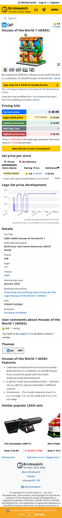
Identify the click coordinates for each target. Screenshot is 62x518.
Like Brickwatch (32, 486)
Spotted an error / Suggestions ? (43, 457)
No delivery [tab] (29, 161)
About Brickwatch (31, 472)
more (57, 78)
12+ (6, 266)
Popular (31, 476)
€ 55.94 (49, 173)
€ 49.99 (37, 173)
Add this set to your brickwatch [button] (31, 148)
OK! (29, 514)
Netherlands (28, 2)
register (55, 2)
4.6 (30, 173)
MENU (54, 9)
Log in (42, 2)
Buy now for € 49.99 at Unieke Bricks (31, 84)
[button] (58, 64)
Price (36, 167)
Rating (28, 167)
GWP (7, 275)
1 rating (56, 26)
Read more (39, 514)
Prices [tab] (10, 161)
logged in (25, 333)
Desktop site (8, 457)
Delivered (51, 167)
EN (38, 480)
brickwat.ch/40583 (15, 312)
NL (33, 480)
